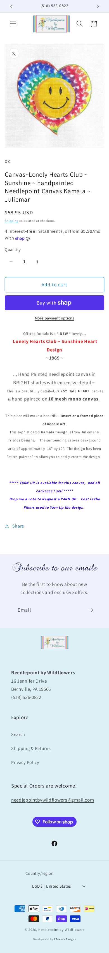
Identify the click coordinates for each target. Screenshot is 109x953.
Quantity (13, 249)
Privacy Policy (25, 762)
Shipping (11, 220)
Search (18, 734)
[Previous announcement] (11, 6)
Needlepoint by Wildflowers (61, 929)
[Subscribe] (91, 610)
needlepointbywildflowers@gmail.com (52, 800)
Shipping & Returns (31, 748)
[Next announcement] (98, 6)
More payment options (54, 318)
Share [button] (18, 526)
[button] (13, 24)
